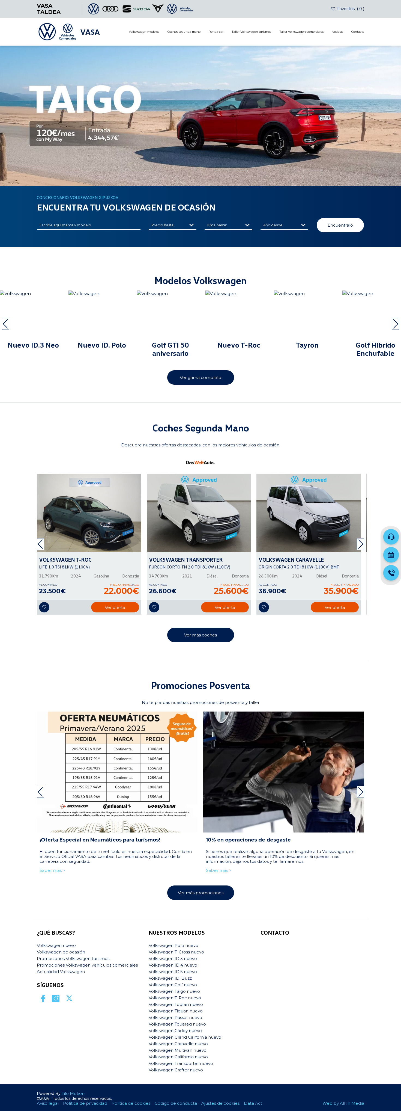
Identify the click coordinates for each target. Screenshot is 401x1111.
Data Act (253, 1103)
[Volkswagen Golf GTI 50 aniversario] (170, 316)
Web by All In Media (343, 1103)
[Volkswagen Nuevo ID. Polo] (101, 316)
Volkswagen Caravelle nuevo (178, 1043)
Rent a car (216, 32)
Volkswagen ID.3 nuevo (173, 958)
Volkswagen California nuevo (178, 1056)
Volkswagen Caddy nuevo (175, 1030)
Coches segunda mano (183, 32)
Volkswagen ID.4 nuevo (173, 965)
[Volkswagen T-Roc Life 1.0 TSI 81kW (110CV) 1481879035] (89, 513)
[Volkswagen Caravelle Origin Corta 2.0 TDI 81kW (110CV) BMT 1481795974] (308, 513)
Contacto (357, 32)
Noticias (337, 32)
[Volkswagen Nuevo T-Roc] (238, 316)
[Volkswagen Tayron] (307, 316)
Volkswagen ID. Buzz (170, 978)
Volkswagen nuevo (56, 945)
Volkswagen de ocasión (61, 952)
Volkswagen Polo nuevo (173, 945)
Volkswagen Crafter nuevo (176, 1070)
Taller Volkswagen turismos (251, 32)
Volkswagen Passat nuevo (175, 1017)
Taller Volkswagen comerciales (301, 32)
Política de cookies (131, 1103)
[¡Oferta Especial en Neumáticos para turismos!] (117, 772)
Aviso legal (48, 1103)
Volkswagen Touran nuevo (176, 1004)
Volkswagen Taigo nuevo (174, 991)
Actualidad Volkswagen (61, 971)
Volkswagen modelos (144, 32)
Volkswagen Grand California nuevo (185, 1037)
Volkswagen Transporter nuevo (181, 1063)
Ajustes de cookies (220, 1103)
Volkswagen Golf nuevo (173, 984)
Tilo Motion (73, 1093)
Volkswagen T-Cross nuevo (176, 952)
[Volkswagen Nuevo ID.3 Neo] (33, 316)
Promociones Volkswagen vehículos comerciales (87, 965)
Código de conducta (176, 1103)
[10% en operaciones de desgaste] (283, 772)
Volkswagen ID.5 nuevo (173, 971)
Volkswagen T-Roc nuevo (175, 997)
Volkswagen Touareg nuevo (177, 1024)
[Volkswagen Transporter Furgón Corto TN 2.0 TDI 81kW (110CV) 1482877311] (199, 513)
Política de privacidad (85, 1103)
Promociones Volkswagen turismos (73, 958)
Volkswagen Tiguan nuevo (176, 1011)
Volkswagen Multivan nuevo (178, 1050)
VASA (90, 31)
